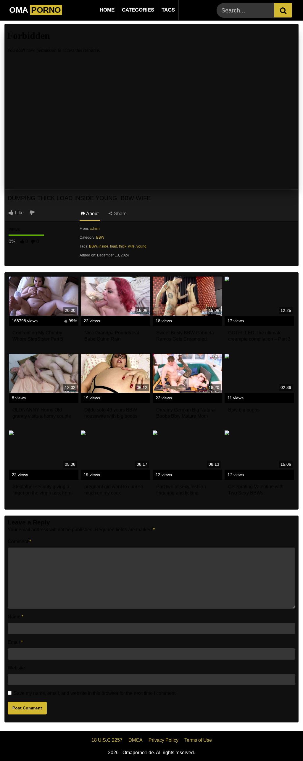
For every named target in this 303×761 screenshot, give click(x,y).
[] (283, 10)
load (113, 246)
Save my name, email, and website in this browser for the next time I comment (94, 693)
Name (15, 616)
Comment (19, 541)
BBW (100, 237)
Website (16, 667)
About (92, 213)
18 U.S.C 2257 (107, 740)
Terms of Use (198, 740)
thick (122, 246)
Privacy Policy (163, 740)
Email (15, 642)
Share (120, 213)
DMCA (135, 740)
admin (95, 228)
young (141, 246)
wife (131, 246)
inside (103, 246)
